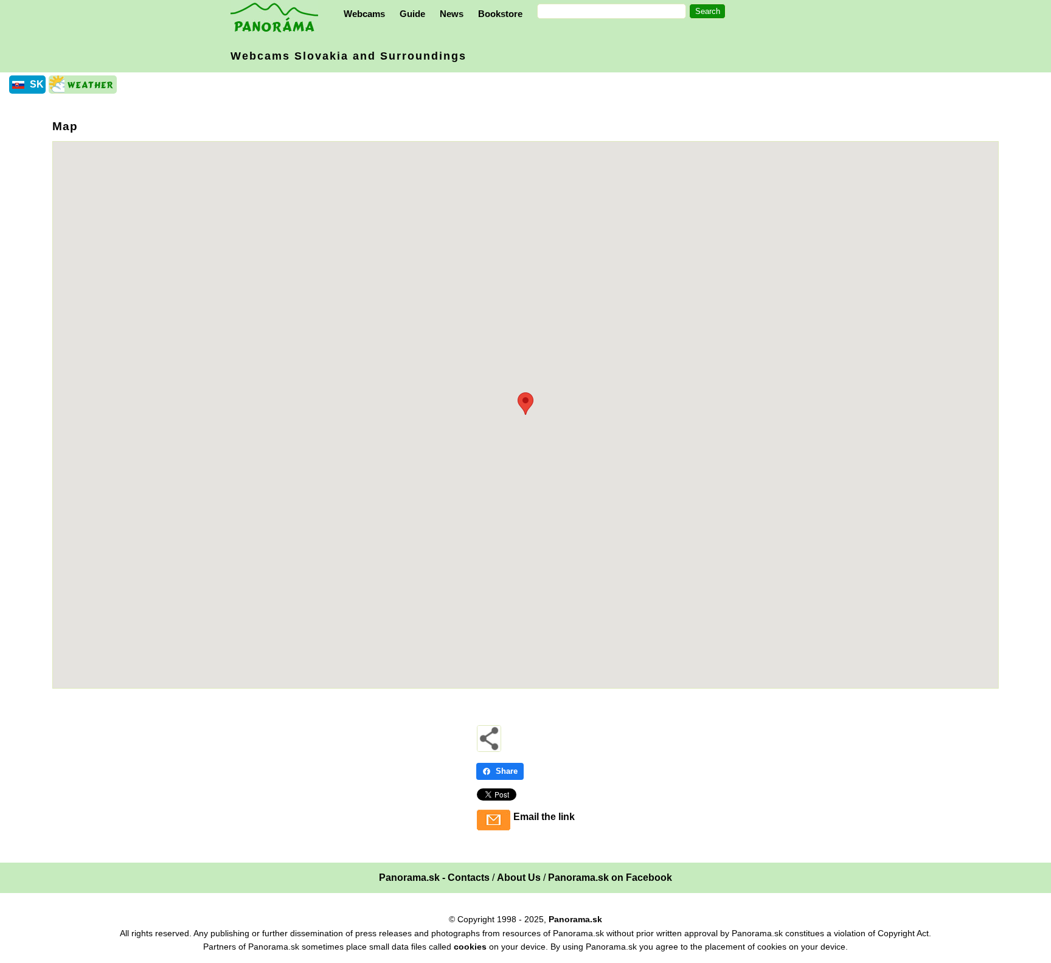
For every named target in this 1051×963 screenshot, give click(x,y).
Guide (412, 14)
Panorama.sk (575, 919)
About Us (519, 877)
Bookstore (500, 14)
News (451, 14)
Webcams (364, 14)
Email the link (544, 817)
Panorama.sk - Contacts (434, 877)
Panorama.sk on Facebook (610, 877)
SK (37, 84)
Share (507, 771)
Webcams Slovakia (349, 56)
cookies (470, 946)
